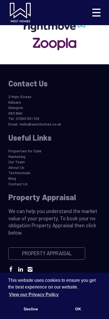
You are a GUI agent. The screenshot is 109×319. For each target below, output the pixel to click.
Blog (12, 178)
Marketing (16, 156)
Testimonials (19, 172)
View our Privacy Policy (34, 294)
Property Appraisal (47, 253)
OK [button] (78, 309)
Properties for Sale (24, 150)
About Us (16, 167)
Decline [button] (31, 309)
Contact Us (18, 183)
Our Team (16, 161)
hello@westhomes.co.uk (40, 124)
